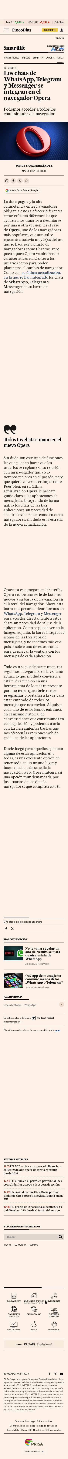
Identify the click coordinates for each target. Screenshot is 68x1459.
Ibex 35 (9, 22)
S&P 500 (33, 22)
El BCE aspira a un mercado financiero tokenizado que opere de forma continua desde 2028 (33, 1170)
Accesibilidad (13, 1430)
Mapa (24, 1430)
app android (54, 1330)
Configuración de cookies (22, 1426)
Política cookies (44, 1421)
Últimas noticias (16, 1159)
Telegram (32, 613)
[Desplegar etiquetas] (61, 1004)
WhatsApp (13, 613)
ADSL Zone (55, 49)
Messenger (53, 613)
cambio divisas (34, 1314)
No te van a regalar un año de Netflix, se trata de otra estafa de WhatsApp (42, 954)
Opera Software (12, 1004)
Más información (12, 1021)
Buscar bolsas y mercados (22, 1226)
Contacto (19, 1421)
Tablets (26, 58)
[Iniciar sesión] (61, 30)
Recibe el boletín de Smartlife (25, 921)
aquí (58, 1030)
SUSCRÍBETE (50, 30)
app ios (34, 1330)
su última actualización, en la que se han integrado (32, 274)
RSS (30, 1430)
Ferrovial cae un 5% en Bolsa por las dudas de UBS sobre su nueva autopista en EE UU (33, 1195)
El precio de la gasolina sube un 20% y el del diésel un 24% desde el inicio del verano (33, 1208)
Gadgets (50, 58)
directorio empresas (54, 1315)
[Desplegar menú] (6, 30)
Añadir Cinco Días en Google (24, 190)
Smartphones (11, 58)
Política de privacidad (46, 1426)
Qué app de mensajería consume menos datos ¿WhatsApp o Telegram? (44, 979)
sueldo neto (54, 1301)
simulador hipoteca (34, 1301)
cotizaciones (13, 1330)
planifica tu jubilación (14, 1315)
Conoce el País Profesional (34, 1344)
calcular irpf (14, 1301)
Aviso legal (30, 1421)
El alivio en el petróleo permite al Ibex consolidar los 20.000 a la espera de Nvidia (33, 1182)
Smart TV (38, 58)
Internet (9, 68)
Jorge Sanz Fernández (34, 165)
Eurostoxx (20, 1245)
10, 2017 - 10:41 (34, 171)
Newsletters (38, 1430)
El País (59, 38)
